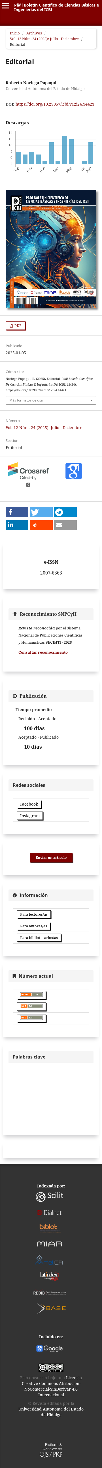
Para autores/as (33, 925)
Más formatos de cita (26, 400)
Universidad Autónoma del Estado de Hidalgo (51, 1411)
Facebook (29, 804)
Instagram (30, 815)
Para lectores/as (34, 914)
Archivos (34, 33)
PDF (18, 325)
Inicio (15, 33)
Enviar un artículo (51, 857)
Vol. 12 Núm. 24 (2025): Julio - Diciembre (44, 38)
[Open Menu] (5, 5)
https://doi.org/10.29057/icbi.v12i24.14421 (55, 104)
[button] (17, 512)
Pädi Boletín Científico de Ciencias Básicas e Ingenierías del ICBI (56, 7)
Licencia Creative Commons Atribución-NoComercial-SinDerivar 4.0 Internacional (52, 1386)
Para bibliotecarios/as (39, 937)
